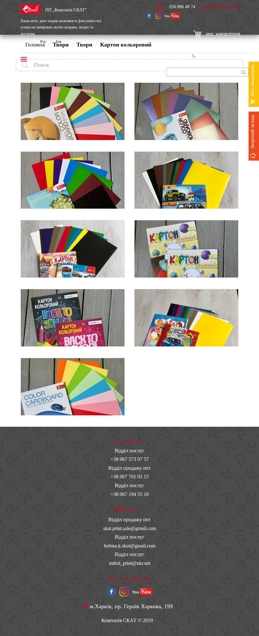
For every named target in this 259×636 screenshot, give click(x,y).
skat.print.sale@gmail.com (129, 528)
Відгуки (158, 59)
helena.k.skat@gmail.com (129, 545)
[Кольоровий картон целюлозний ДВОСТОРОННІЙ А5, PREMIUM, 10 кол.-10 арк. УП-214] (73, 249)
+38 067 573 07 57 (130, 459)
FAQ (182, 59)
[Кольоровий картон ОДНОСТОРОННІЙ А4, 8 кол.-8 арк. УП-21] (73, 180)
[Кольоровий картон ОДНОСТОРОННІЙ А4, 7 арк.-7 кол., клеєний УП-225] (186, 249)
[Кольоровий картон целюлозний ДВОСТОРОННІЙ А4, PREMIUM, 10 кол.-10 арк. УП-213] (186, 180)
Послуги (101, 59)
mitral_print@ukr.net (129, 563)
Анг (59, 42)
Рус (43, 42)
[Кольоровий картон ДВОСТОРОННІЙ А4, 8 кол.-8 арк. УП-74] (73, 386)
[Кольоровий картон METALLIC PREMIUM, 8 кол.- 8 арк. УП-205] (186, 111)
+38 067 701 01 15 (130, 476)
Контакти (130, 59)
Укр (28, 42)
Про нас (73, 59)
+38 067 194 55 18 (130, 494)
